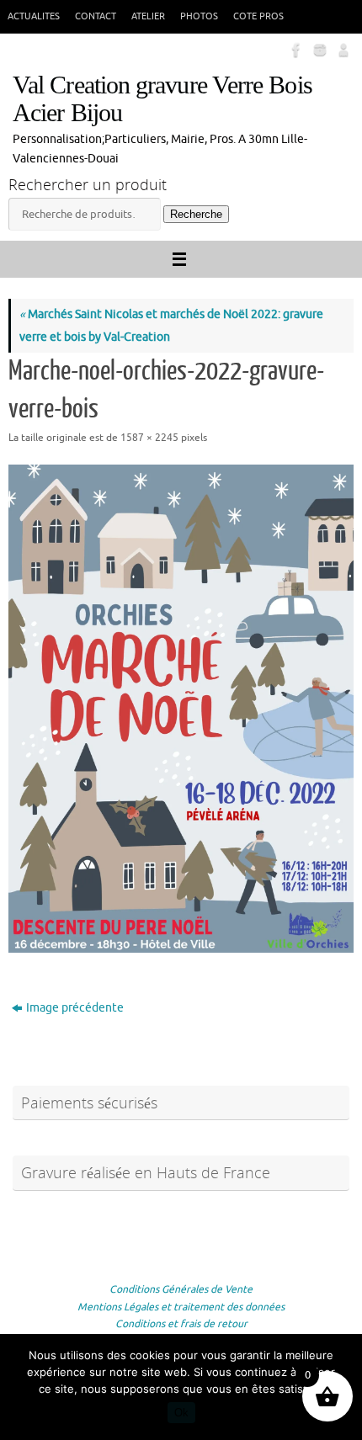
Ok (181, 1412)
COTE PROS (258, 16)
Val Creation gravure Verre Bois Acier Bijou (162, 99)
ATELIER (148, 16)
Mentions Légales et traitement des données (181, 1307)
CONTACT (95, 16)
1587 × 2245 (149, 437)
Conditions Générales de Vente (181, 1289)
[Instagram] (318, 49)
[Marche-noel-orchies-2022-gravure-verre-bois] (181, 709)
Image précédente (75, 1008)
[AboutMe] (342, 49)
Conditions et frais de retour (181, 1324)
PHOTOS (199, 16)
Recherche (196, 214)
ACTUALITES (34, 16)
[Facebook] (294, 49)
